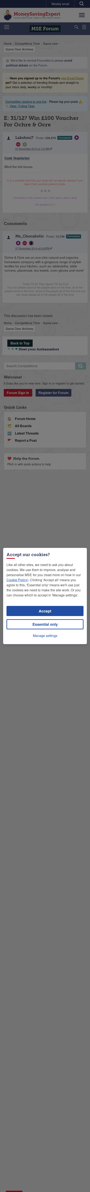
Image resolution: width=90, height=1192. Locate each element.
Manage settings (45, 635)
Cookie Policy (16, 579)
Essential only (45, 624)
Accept (45, 611)
